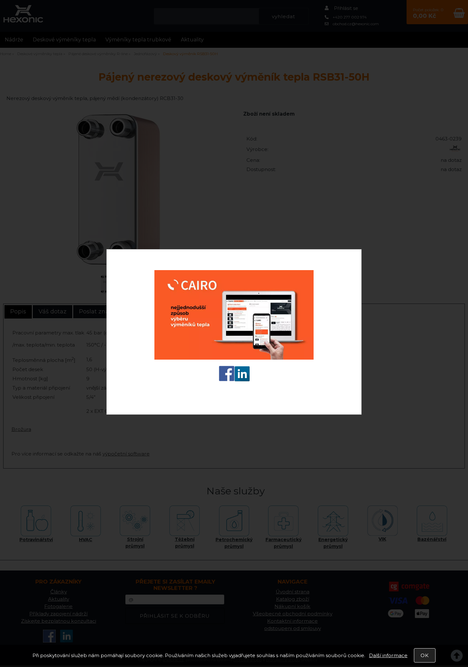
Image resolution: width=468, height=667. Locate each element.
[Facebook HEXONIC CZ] (227, 381)
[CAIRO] (234, 359)
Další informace (388, 655)
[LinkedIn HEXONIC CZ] (242, 381)
